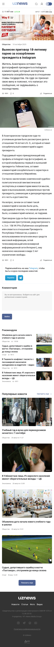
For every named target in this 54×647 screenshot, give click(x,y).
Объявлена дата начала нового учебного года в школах (26, 523)
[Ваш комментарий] (27, 301)
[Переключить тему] (49, 3)
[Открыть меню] (3, 4)
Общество (6, 44)
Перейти (10, 278)
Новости (15, 604)
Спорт (4, 575)
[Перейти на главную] (20, 3)
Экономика (6, 483)
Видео (40, 604)
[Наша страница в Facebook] (29, 622)
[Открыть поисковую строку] (36, 3)
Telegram (33, 268)
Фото (32, 604)
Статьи (24, 604)
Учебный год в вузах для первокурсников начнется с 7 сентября (24, 431)
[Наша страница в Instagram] (18, 622)
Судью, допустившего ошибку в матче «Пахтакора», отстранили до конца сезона (24, 569)
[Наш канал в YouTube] (35, 622)
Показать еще (27, 583)
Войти (7, 317)
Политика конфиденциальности (27, 629)
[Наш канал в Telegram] (24, 622)
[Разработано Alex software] (27, 641)
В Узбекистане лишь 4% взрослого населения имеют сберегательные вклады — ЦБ (26, 477)
